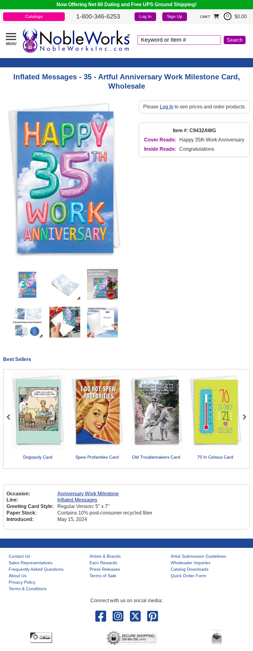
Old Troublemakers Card (156, 457)
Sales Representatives (30, 562)
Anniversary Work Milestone (88, 493)
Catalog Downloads (190, 569)
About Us (18, 575)
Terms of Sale (102, 575)
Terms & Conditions (28, 588)
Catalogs (34, 16)
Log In (145, 16)
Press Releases (104, 569)
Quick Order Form (188, 575)
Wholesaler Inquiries (190, 562)
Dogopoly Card (37, 457)
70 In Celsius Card (215, 457)
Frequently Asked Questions (36, 569)
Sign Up (174, 16)
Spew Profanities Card (97, 457)
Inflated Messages (77, 499)
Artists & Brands (105, 556)
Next (242, 417)
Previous (11, 417)
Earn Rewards (103, 562)
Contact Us (19, 556)
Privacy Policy (22, 582)
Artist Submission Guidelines (198, 556)
